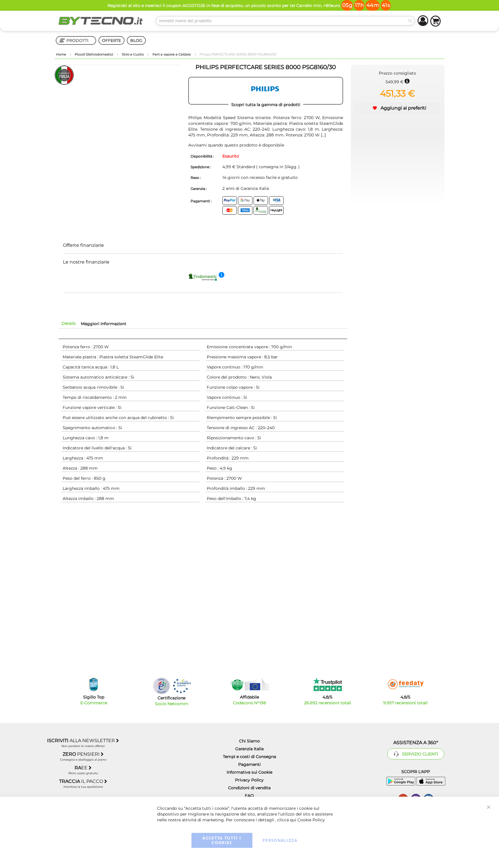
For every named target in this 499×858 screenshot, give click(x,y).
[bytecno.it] (101, 20)
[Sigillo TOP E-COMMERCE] (93, 684)
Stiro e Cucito (133, 54)
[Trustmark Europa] (182, 686)
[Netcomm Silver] (161, 686)
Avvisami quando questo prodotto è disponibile (236, 145)
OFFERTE (111, 40)
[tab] (69, 323)
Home (61, 54)
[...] (323, 135)
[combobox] (285, 20)
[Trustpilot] (327, 684)
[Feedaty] (405, 684)
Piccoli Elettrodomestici (94, 54)
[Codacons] (249, 684)
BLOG (136, 40)
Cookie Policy (311, 819)
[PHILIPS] (265, 91)
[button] (397, 108)
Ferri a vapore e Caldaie (172, 54)
